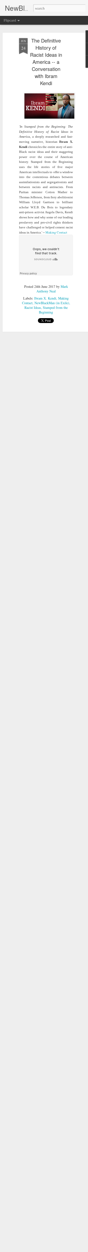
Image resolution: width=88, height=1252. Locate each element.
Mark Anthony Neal (52, 288)
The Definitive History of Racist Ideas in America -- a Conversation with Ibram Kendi (46, 62)
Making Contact (56, 232)
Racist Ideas (32, 307)
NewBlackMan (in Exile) (51, 303)
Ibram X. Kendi (45, 298)
